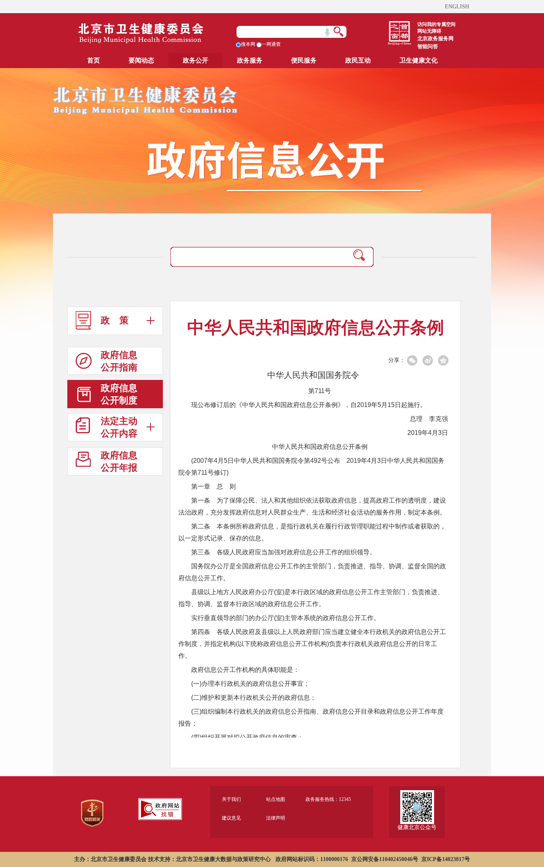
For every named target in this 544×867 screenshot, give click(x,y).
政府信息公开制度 (119, 394)
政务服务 (249, 60)
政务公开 (195, 60)
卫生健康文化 (418, 60)
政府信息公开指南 (119, 361)
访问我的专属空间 (436, 24)
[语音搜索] (327, 32)
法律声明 (275, 818)
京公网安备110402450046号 (384, 859)
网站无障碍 (429, 31)
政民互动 (358, 60)
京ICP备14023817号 (445, 859)
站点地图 (275, 799)
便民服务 (304, 60)
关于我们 (231, 799)
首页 (93, 60)
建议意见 (231, 818)
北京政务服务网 (435, 38)
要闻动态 (141, 60)
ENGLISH (457, 7)
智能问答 (427, 46)
